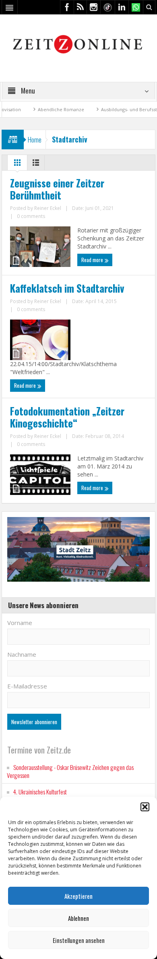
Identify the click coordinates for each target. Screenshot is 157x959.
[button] (145, 807)
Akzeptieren (78, 896)
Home (34, 139)
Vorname (19, 623)
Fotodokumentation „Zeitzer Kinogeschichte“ (67, 417)
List (35, 165)
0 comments (31, 216)
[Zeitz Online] (78, 43)
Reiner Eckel (47, 208)
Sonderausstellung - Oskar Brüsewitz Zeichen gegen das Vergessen (70, 771)
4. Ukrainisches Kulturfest (40, 791)
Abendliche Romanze (47, 109)
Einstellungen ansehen (79, 940)
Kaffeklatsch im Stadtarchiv (67, 288)
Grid (17, 165)
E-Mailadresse (27, 686)
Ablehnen (78, 918)
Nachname (21, 654)
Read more (92, 260)
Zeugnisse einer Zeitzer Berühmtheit (57, 189)
